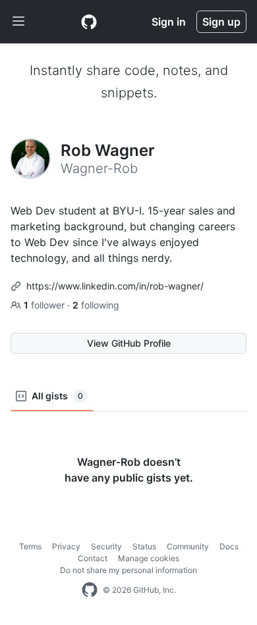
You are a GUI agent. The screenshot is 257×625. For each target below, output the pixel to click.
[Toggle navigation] (18, 21)
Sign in (169, 21)
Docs (229, 546)
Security (106, 546)
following (95, 305)
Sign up (221, 21)
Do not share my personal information (128, 570)
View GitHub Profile (129, 343)
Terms (30, 546)
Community (188, 546)
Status (144, 546)
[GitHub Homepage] (90, 590)
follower (45, 305)
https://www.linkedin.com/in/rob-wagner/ (115, 285)
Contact (92, 558)
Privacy (66, 546)
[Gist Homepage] (89, 22)
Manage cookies (148, 558)
